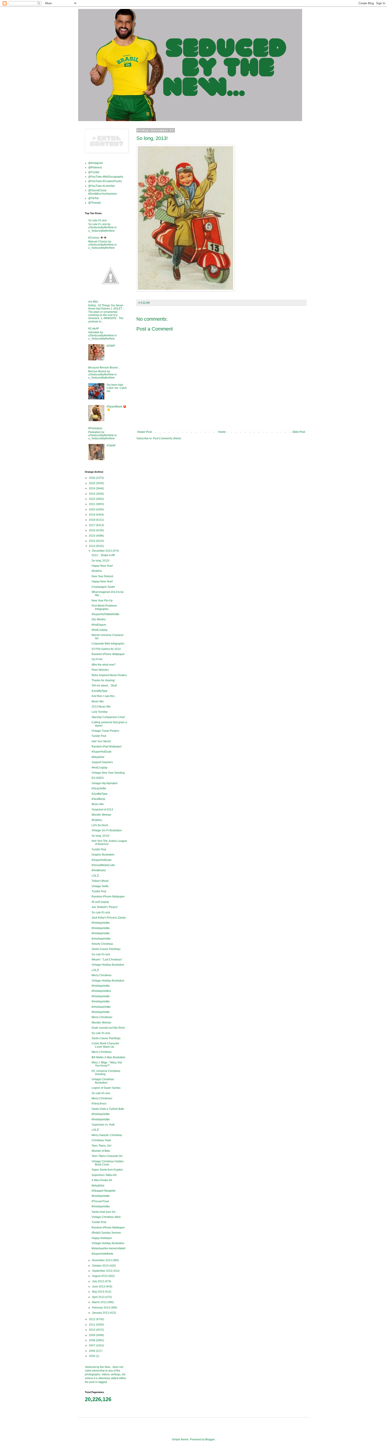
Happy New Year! (102, 565)
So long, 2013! (100, 560)
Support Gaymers (102, 762)
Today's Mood (100, 880)
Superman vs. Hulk (103, 1124)
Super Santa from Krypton (107, 1169)
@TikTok (93, 198)
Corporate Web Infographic (108, 643)
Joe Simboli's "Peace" (105, 907)
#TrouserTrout (100, 1201)
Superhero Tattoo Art (104, 1175)
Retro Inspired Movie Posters (109, 675)
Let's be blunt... (101, 825)
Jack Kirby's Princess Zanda (109, 917)
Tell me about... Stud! (104, 685)
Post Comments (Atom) (167, 438)
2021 (92, 504)
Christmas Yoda (101, 1140)
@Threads (94, 202)
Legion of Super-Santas (106, 1087)
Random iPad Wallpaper (107, 746)
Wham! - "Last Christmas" (107, 959)
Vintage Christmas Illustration (103, 1081)
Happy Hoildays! (102, 1238)
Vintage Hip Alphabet (104, 783)
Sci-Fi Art (97, 659)
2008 (92, 1340)
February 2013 (101, 1307)
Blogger (210, 1439)
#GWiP (111, 345)
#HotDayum (99, 624)
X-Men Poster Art (102, 1180)
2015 (92, 535)
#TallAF (111, 445)
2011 (92, 1324)
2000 (92, 1356)
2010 (92, 1329)
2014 (92, 540)
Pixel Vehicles (100, 669)
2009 (92, 1335)
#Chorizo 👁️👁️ (97, 237)
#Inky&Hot (98, 757)
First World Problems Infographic (104, 607)
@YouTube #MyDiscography (105, 176)
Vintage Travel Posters (105, 730)
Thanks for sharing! (103, 680)
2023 (92, 493)
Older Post (298, 431)
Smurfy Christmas (102, 943)
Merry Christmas (102, 975)
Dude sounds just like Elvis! (108, 1027)
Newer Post (145, 431)
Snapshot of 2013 (102, 809)
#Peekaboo (95, 428)
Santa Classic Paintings (106, 949)
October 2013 (100, 1265)
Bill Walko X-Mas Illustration (108, 1057)
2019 (92, 514)
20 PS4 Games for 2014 (106, 649)
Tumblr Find (99, 736)
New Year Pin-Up (102, 600)
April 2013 (98, 1297)
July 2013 (98, 1281)
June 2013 (99, 1286)
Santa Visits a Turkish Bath (108, 1108)
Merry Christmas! (102, 1017)
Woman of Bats (101, 1150)
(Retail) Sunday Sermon (106, 1232)
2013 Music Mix (101, 706)
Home (222, 431)
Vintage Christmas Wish (106, 1217)
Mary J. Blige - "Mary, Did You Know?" (107, 1064)
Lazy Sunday (100, 711)
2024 (92, 488)
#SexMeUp (98, 799)
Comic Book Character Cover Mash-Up (105, 1045)
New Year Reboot (102, 576)
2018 (92, 519)
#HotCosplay (100, 629)
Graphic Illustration (103, 854)
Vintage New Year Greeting (108, 772)
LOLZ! (95, 875)
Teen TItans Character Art (107, 1156)
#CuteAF (93, 328)
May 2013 (98, 1291)
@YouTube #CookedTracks (105, 181)
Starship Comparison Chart (108, 717)
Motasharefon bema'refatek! (108, 1248)
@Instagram (95, 163)
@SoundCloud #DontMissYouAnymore (102, 192)
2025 (92, 483)
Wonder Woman (101, 814)
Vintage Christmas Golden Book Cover (108, 1163)
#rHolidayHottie (101, 938)
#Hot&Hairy (99, 870)
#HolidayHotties (101, 991)
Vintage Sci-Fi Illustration (107, 830)
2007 (92, 1345)
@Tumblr (93, 172)
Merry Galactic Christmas (107, 1135)
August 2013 (100, 1276)
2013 (92, 546)
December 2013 (102, 550)
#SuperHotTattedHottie (105, 614)
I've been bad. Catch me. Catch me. (117, 388)
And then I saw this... (104, 696)
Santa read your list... (104, 1211)
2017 (92, 525)
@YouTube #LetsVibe (101, 185)
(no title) (93, 301)
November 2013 (102, 1260)
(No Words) (98, 619)
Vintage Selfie (100, 886)
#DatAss (97, 571)
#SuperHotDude (102, 751)
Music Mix (98, 701)
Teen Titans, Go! (101, 1145)
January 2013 (101, 1312)
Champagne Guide (103, 586)
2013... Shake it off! (103, 555)
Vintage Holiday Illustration (108, 964)
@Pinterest (95, 167)
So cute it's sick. (97, 220)
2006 (92, 1350)
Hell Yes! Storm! (101, 741)
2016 (92, 530)
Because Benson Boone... (104, 367)
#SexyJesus (99, 1103)
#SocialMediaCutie (103, 865)
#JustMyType (100, 690)
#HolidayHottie (101, 922)
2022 (92, 499)
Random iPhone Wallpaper (108, 654)
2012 (92, 1319)
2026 (92, 477)
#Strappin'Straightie (104, 1190)
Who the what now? (104, 664)
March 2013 (99, 1302)
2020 (92, 509)
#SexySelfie (99, 788)
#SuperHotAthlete (102, 1253)
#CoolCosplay (100, 902)
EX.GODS (98, 777)
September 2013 (102, 1270)
